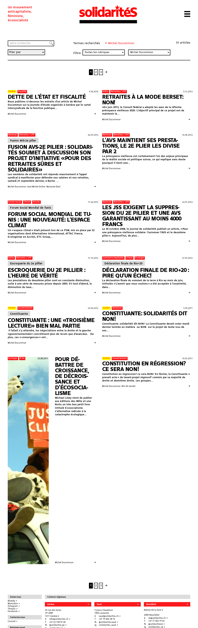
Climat (27, 202)
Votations (117, 308)
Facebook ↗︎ (14, 611)
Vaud (99, 604)
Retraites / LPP (118, 91)
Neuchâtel (151, 604)
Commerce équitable (113, 258)
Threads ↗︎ (12, 609)
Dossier (36, 202)
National (12, 135)
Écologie (139, 258)
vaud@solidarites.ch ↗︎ (109, 616)
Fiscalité (22, 91)
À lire (22, 358)
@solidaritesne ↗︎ (156, 624)
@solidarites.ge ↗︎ (58, 625)
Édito (105, 91)
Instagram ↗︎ (14, 606)
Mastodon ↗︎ (14, 604)
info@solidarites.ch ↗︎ (59, 619)
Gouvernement (25, 308)
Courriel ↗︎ (12, 621)
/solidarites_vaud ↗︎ (108, 625)
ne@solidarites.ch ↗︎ (158, 618)
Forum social (14, 202)
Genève (11, 91)
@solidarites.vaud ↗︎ (108, 622)
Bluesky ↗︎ (12, 601)
